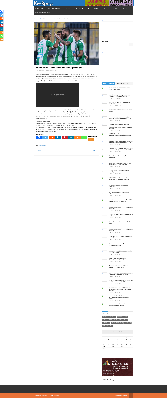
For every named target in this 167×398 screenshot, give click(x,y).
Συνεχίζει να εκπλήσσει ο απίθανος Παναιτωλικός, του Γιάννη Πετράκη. (118, 259)
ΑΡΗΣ (41, 18)
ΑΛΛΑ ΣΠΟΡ (105, 8)
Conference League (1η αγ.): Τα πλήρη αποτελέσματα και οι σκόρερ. (119, 304)
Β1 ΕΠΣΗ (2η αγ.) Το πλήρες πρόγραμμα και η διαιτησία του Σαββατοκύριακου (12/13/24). (121, 149)
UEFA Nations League (117, 322)
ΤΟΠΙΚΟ (67, 8)
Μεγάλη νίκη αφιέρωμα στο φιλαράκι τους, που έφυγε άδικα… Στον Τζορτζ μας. (120, 164)
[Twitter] (45, 137)
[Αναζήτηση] (131, 44)
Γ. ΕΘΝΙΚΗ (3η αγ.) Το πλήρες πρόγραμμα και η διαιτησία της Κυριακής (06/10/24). (121, 274)
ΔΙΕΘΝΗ (95, 8)
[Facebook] (39, 137)
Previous (40, 150)
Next (93, 150)
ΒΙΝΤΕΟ (125, 8)
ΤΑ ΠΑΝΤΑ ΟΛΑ (78, 8)
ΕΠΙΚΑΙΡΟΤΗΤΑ (39, 8)
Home (35, 18)
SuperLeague (42, 145)
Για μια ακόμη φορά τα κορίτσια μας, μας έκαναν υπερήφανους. (119, 88)
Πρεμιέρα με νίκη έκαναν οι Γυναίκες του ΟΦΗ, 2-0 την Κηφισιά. (119, 244)
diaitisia (104, 320)
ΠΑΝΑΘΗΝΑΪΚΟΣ (53, 70)
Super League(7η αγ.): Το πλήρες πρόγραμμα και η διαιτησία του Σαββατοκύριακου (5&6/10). (120, 297)
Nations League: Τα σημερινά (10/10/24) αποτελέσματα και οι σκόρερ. (119, 171)
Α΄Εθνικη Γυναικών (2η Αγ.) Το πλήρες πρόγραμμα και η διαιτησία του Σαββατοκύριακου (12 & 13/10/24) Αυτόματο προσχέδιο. (120, 126)
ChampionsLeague (122, 317)
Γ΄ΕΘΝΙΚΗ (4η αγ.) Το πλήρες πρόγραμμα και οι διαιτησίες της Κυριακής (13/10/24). (121, 178)
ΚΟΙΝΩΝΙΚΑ (115, 8)
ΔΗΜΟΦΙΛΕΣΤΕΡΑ (122, 83)
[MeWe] (71, 137)
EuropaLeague (113, 320)
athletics (105, 317)
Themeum (44, 395)
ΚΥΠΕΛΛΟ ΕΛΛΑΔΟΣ (107, 325)
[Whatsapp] (84, 137)
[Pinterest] (65, 137)
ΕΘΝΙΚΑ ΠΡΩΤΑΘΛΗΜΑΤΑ (54, 8)
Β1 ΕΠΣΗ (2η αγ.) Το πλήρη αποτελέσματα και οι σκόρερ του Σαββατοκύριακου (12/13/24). (121, 117)
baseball (112, 317)
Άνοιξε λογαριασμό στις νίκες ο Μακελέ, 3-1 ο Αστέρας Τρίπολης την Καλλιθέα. (121, 200)
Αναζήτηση (105, 41)
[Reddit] (52, 137)
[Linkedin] (58, 137)
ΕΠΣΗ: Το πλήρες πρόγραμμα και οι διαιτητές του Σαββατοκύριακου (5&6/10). (121, 281)
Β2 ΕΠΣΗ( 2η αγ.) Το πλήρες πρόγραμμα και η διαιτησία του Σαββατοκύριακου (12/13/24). (121, 142)
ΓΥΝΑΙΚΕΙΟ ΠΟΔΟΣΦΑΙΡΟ (42, 13)
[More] (91, 139)
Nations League (123, 320)
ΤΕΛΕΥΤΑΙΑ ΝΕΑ (108, 83)
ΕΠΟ (88, 8)
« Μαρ (103, 352)
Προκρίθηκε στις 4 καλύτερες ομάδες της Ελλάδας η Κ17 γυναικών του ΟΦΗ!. (119, 96)
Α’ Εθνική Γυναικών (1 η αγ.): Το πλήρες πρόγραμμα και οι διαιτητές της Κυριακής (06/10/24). (120, 289)
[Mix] (77, 137)
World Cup (128, 322)
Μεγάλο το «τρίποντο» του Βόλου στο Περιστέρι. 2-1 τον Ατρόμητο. (118, 266)
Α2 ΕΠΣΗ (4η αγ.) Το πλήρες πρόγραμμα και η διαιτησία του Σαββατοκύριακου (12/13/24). (121, 134)
